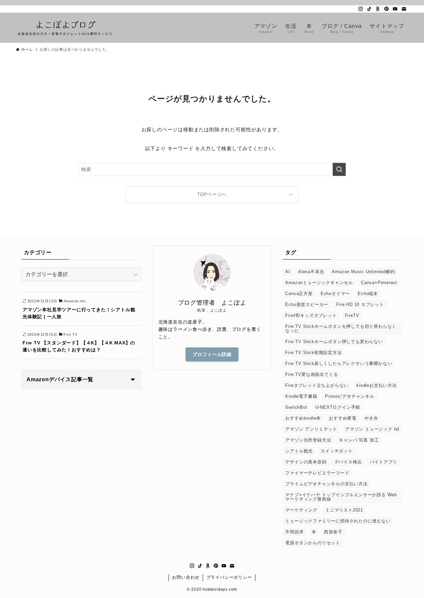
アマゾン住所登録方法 (308, 440)
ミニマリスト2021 (344, 510)
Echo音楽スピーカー (306, 304)
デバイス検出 (348, 461)
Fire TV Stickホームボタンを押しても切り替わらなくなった (341, 328)
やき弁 (371, 418)
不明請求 (294, 531)
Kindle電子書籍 (301, 396)
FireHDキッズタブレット (311, 315)
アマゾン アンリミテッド (311, 429)
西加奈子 (333, 531)
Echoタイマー (335, 293)
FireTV (352, 315)
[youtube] (395, 9)
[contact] (403, 9)
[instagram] (360, 9)
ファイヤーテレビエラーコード (317, 472)
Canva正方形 (298, 293)
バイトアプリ (383, 461)
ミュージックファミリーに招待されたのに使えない (337, 520)
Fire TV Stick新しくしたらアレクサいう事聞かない (338, 363)
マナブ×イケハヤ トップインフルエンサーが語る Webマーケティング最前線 (341, 497)
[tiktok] (369, 9)
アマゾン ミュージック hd (372, 429)
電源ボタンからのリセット (312, 542)
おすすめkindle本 (303, 418)
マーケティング (301, 510)
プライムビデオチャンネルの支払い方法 (326, 483)
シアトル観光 (299, 450)
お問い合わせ (185, 577)
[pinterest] (386, 9)
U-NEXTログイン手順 (337, 407)
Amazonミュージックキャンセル (319, 282)
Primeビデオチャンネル (349, 396)
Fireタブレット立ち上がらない (316, 385)
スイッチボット (337, 450)
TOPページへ (212, 194)
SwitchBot (296, 407)
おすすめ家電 (342, 418)
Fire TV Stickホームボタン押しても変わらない (334, 341)
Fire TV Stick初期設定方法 (313, 352)
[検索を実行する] (339, 169)
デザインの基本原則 (305, 461)
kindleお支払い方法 (376, 385)
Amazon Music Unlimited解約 (363, 271)
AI (287, 271)
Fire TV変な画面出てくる (311, 374)
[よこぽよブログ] (65, 27)
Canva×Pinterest (379, 282)
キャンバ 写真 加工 (359, 440)
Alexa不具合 (311, 271)
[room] (378, 9)
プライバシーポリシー (229, 577)
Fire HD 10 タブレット (360, 304)
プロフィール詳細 (212, 354)
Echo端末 (368, 293)
